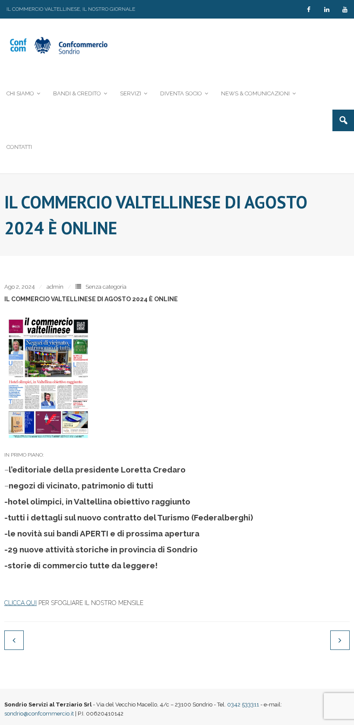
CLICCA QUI (20, 602)
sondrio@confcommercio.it (39, 713)
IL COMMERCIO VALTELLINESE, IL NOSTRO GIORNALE (70, 9)
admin (55, 287)
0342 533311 (243, 704)
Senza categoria (105, 287)
